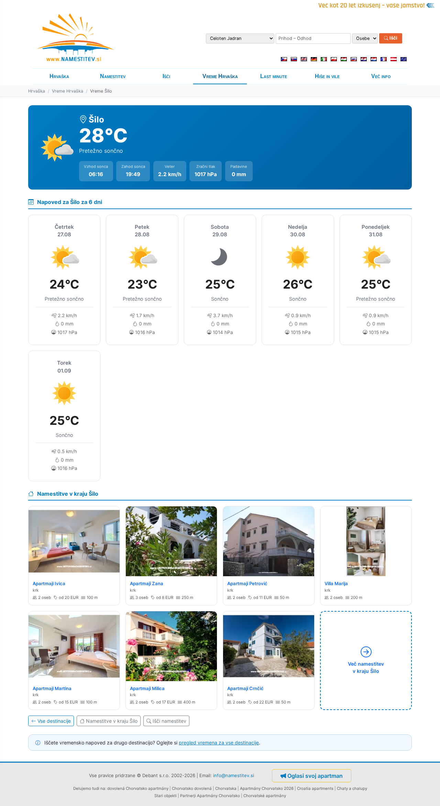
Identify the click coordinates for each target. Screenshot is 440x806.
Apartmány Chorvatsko (218, 795)
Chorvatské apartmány (264, 795)
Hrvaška (59, 76)
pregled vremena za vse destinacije (219, 742)
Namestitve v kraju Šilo (112, 721)
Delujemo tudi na (89, 788)
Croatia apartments (315, 788)
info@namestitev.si (233, 775)
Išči (392, 38)
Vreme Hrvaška (220, 76)
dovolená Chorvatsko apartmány (137, 788)
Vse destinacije (54, 721)
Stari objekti (165, 795)
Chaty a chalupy (352, 788)
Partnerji (188, 795)
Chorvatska (225, 788)
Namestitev (112, 76)
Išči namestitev (169, 721)
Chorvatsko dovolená (192, 788)
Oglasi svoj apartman (315, 775)
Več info (381, 76)
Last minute (273, 76)
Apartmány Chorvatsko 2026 (267, 788)
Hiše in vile (327, 76)
